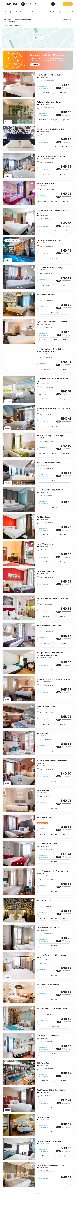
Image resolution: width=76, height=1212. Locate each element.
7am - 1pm (45, 535)
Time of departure (37, 12)
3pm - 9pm (63, 285)
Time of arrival (20, 12)
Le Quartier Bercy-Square (38, 937)
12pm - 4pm (54, 339)
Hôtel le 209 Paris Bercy (38, 853)
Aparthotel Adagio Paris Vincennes (38, 607)
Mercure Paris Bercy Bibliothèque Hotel (38, 965)
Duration (52, 12)
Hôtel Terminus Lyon (38, 553)
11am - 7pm (54, 120)
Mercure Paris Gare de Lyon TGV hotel (38, 417)
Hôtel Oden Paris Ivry (38, 304)
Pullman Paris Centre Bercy (38, 111)
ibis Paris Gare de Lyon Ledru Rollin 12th (38, 221)
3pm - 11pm (63, 369)
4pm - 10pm (63, 174)
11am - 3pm (66, 231)
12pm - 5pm (63, 724)
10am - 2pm (54, 201)
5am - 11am (45, 399)
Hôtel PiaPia (38, 743)
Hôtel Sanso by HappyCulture (38, 499)
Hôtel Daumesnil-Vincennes (38, 635)
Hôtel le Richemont (38, 580)
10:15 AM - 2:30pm (54, 1026)
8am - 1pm (42, 918)
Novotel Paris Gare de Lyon (38, 249)
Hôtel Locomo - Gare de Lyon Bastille (38, 1018)
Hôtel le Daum (38, 800)
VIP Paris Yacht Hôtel (38, 715)
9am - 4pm (54, 781)
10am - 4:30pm (42, 201)
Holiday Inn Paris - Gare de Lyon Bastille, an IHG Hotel (38, 359)
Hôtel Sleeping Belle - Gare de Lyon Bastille (38, 881)
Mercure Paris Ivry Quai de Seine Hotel (38, 688)
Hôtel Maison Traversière (38, 992)
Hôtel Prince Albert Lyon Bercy (38, 1174)
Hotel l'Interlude (38, 826)
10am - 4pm (45, 174)
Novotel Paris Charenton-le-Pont (38, 165)
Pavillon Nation (38, 526)
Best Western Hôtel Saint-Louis (38, 1099)
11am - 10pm (54, 312)
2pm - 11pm (63, 643)
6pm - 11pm (66, 339)
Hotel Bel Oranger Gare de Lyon (38, 445)
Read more (35, 64)
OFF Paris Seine (38, 1072)
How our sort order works (11, 25)
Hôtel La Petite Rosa (38, 193)
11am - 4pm (65, 453)
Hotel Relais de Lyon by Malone (38, 1149)
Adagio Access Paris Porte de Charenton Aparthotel (38, 662)
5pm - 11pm (66, 120)
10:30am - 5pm (45, 369)
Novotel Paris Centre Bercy (38, 472)
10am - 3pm (54, 147)
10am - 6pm (54, 231)
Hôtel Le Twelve (38, 910)
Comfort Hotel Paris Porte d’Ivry (38, 138)
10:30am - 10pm (42, 147)
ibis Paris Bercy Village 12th (38, 84)
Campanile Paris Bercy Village (38, 277)
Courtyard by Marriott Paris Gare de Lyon (38, 389)
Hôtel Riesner (38, 1125)
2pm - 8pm (63, 92)
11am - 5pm (54, 453)
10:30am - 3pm (45, 643)
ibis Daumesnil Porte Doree (38, 1045)
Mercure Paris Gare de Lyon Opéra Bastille (38, 771)
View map (39, 38)
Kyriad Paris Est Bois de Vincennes (38, 331)
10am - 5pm (45, 92)
